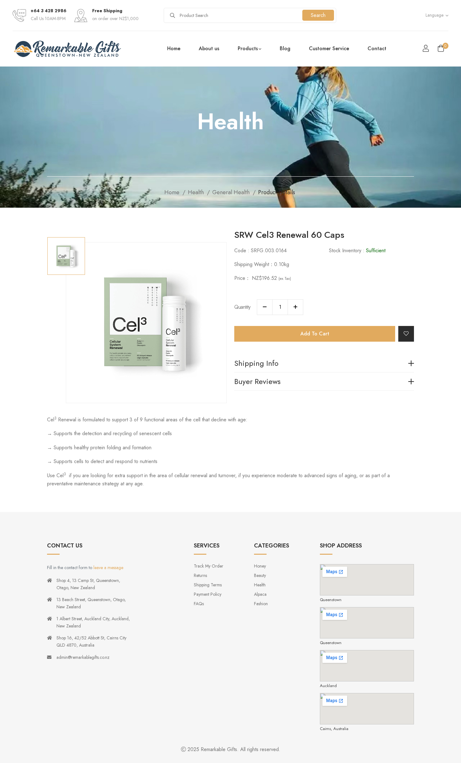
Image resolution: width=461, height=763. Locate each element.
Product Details (277, 192)
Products (248, 48)
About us (209, 48)
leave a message (108, 567)
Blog (285, 48)
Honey (260, 566)
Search (318, 15)
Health (196, 192)
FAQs (199, 603)
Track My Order (208, 566)
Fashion (261, 603)
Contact (377, 48)
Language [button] (434, 15)
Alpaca (260, 594)
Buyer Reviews (257, 382)
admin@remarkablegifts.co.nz (82, 657)
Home (173, 48)
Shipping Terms (208, 585)
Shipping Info (256, 364)
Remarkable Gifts (219, 749)
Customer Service (329, 48)
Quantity (242, 307)
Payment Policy (207, 594)
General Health (231, 192)
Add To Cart (314, 333)
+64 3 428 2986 (48, 11)
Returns (200, 575)
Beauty (260, 575)
